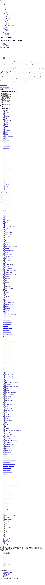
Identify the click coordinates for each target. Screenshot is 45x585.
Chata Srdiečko (5, 160)
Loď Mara (4, 224)
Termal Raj (4, 312)
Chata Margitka (5, 126)
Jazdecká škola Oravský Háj (7, 521)
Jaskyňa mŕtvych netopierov (7, 434)
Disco (6, 17)
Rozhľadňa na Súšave (6, 349)
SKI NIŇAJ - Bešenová (7, 310)
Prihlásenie (6, 2)
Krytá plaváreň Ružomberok (8, 420)
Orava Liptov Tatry (6, 574)
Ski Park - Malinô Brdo (7, 452)
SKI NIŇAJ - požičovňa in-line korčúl (9, 314)
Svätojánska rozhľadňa (7, 316)
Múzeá (6, 21)
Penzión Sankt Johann (6, 130)
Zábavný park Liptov (6, 260)
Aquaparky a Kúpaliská (9, 15)
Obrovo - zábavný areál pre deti (8, 466)
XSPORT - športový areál (7, 268)
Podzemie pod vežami (6, 308)
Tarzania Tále (5, 505)
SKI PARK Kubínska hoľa (7, 519)
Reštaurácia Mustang (6, 248)
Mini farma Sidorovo (6, 458)
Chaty (6, 9)
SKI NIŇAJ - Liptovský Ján (7, 328)
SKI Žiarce (4, 294)
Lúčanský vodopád (6, 340)
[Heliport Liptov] (0, 197)
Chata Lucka (5, 164)
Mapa (4, 58)
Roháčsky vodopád (6, 388)
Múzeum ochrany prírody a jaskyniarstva (10, 246)
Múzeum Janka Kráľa (6, 236)
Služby (4, 28)
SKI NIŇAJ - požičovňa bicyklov (8, 318)
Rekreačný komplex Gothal (7, 513)
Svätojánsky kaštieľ (6, 300)
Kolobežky (4, 284)
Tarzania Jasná (5, 361)
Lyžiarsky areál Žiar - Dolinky (8, 288)
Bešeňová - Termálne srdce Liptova (9, 302)
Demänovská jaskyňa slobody (8, 334)
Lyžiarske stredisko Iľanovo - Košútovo (9, 270)
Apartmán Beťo (5, 134)
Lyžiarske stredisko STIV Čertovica (9, 495)
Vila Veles (4, 172)
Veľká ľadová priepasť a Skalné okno (9, 392)
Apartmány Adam (6, 140)
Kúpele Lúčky (5, 355)
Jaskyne (6, 19)
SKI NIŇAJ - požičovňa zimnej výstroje (10, 226)
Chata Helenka (5, 166)
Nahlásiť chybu (5, 544)
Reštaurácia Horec (6, 398)
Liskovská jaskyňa (6, 390)
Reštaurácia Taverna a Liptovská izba (9, 238)
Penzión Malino (5, 178)
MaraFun (4, 218)
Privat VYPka (5, 114)
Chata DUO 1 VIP (6, 148)
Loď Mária (4, 216)
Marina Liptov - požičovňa (7, 276)
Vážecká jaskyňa (6, 533)
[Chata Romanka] (0, 96)
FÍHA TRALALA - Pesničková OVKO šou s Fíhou (12, 430)
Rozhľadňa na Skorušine (7, 468)
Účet (3, 32)
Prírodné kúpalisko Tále (7, 503)
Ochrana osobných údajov (7, 568)
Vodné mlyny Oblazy (6, 320)
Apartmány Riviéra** (6, 142)
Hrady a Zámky (7, 18)
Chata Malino (5, 158)
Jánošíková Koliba (6, 525)
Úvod (4, 4)
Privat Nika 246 (5, 110)
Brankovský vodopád (6, 470)
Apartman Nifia (5, 132)
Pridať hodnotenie (3, 85)
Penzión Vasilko (5, 186)
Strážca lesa (5, 380)
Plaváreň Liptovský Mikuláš (7, 234)
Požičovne (6, 29)
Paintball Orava (5, 418)
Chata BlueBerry (6, 144)
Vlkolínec (4, 456)
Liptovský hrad (5, 336)
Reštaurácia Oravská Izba (7, 396)
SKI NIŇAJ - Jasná (6, 372)
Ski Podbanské (5, 491)
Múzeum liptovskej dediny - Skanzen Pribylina (11, 386)
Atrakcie (6, 16)
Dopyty (6, 6)
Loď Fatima (5, 214)
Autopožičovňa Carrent (7, 242)
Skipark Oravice (5, 501)
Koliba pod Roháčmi (6, 414)
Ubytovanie (5, 5)
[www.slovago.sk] (3, 0)
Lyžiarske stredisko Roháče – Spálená (9, 404)
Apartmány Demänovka (7, 146)
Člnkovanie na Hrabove (7, 446)
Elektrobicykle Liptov (6, 258)
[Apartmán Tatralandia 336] (0, 98)
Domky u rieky (5, 138)
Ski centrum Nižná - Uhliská (8, 454)
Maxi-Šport (5, 412)
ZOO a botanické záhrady (9, 25)
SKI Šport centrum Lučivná (7, 527)
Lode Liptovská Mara (6, 282)
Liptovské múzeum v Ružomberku (9, 436)
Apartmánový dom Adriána (7, 168)
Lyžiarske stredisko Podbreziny (8, 264)
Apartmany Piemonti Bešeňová (8, 136)
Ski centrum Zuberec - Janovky (8, 410)
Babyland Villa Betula (6, 266)
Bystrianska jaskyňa (6, 529)
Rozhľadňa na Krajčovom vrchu (8, 444)
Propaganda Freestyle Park (7, 254)
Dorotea (4, 128)
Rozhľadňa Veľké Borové (7, 338)
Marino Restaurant (6, 240)
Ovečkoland (5, 290)
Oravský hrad (5, 474)
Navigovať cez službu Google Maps (6, 88)
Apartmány (7, 7)
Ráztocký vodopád (6, 330)
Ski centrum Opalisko (6, 286)
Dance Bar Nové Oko (6, 432)
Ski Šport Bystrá (5, 531)
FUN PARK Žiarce (6, 296)
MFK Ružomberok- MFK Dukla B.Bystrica (10, 440)
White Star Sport (5, 406)
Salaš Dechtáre (5, 252)
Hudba (6, 27)
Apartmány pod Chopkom (7, 120)
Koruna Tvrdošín (6, 507)
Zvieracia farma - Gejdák (7, 438)
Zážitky (4, 13)
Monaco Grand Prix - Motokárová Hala (9, 274)
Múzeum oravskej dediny (7, 416)
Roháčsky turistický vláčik (7, 408)
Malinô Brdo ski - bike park (7, 450)
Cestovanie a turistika (6, 573)
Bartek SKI (5, 280)
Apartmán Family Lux (6, 116)
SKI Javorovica (5, 326)
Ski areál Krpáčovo (6, 509)
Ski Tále (4, 511)
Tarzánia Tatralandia (6, 206)
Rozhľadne (7, 23)
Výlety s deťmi (5, 575)
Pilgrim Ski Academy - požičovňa (8, 374)
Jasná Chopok (5, 367)
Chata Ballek (5, 182)
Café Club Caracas (6, 428)
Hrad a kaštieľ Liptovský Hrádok (8, 351)
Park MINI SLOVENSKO (7, 322)
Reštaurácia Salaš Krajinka (7, 493)
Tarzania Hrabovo (6, 448)
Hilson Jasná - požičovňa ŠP (8, 256)
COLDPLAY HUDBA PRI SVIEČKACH (10, 382)
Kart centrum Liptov (6, 228)
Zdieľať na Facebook (6, 538)
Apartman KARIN (6, 184)
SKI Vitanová (5, 535)
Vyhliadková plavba (6, 278)
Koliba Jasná (5, 369)
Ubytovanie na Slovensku (7, 572)
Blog (3, 31)
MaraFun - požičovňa (6, 220)
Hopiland (4, 426)
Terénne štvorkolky (6, 292)
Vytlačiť (4, 542)
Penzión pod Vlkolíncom (7, 176)
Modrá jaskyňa (5, 424)
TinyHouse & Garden (6, 180)
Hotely (6, 8)
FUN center (5, 262)
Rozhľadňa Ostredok (6, 359)
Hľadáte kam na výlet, (6, 564)
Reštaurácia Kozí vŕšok (7, 332)
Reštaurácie (7, 30)
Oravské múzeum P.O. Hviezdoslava (9, 464)
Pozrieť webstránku (6, 541)
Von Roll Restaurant (6, 384)
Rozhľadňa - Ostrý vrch (7, 499)
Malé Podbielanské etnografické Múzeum (10, 476)
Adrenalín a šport (8, 14)
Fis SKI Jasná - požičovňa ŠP (8, 376)
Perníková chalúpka (6, 188)
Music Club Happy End (7, 363)
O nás (4, 567)
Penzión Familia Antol (6, 112)
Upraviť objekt (5, 543)
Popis (4, 57)
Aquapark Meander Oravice (7, 497)
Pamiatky (6, 22)
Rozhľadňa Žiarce (6, 298)
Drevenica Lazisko (6, 124)
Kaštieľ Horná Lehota (6, 442)
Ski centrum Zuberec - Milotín (8, 400)
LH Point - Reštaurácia (7, 353)
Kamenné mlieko (6, 306)
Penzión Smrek (5, 174)
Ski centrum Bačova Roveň (7, 472)
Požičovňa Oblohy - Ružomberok (8, 378)
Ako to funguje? (5, 563)
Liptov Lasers (5, 212)
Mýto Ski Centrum (6, 523)
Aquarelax (4, 489)
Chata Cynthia (5, 122)
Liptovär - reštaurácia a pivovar (8, 250)
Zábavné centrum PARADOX (8, 210)
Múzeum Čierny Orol (6, 244)
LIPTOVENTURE (6, 208)
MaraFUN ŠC (5, 222)
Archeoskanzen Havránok (7, 272)
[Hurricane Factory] (0, 195)
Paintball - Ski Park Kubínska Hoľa (9, 515)
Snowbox (4, 402)
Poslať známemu (5, 539)
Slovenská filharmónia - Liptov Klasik (9, 460)
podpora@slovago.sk (6, 553)
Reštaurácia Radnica (6, 462)
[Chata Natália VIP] (0, 94)
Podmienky (5, 566)
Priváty (6, 11)
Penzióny (6, 10)
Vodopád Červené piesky (7, 324)
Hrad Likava (5, 422)
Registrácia (2, 2)
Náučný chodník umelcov (7, 357)
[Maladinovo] (0, 100)
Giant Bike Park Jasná (6, 365)
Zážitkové (6, 12)
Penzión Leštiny (5, 170)
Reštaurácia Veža (6, 230)
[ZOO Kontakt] (0, 199)
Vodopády (6, 24)
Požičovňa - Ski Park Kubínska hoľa (9, 517)
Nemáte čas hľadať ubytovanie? (8, 565)
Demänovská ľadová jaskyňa (8, 304)
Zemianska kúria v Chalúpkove (8, 394)
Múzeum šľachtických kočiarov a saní (9, 478)
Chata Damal (5, 118)
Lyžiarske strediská (8, 20)
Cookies (4, 562)
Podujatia (4, 26)
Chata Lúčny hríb (6, 162)
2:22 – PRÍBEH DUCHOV (7, 232)
